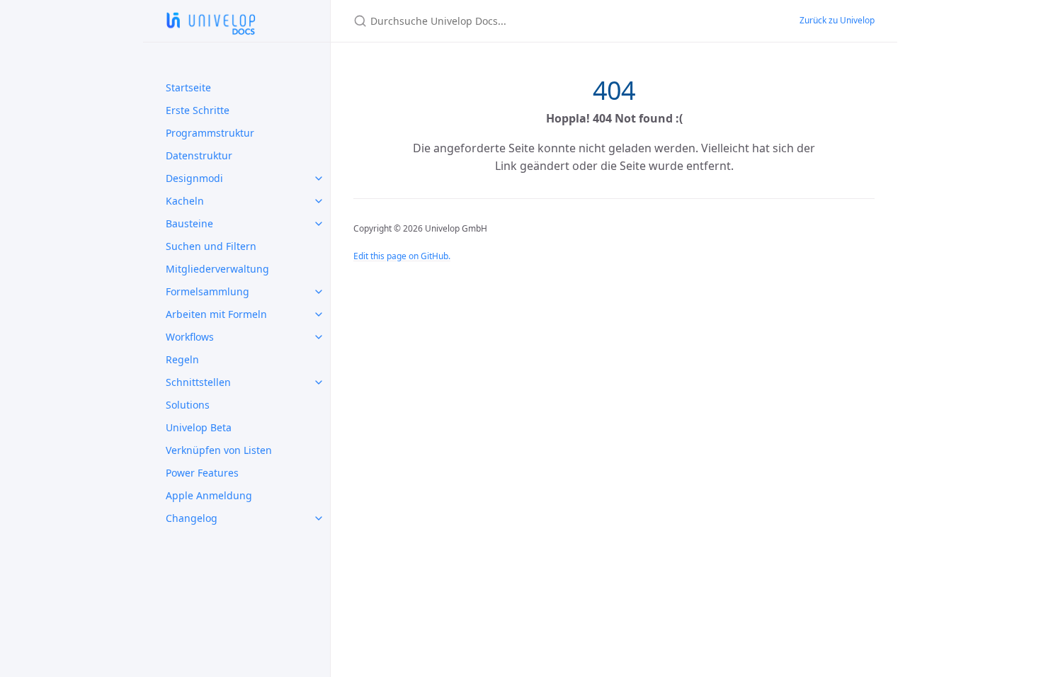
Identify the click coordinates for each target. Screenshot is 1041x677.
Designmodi (194, 178)
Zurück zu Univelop (837, 20)
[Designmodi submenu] (318, 178)
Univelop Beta (199, 427)
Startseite (188, 87)
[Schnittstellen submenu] (318, 382)
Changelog (191, 518)
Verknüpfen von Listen (219, 450)
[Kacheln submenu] (318, 201)
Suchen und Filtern (211, 246)
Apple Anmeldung (209, 495)
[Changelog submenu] (318, 518)
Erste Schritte (197, 110)
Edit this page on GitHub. (401, 256)
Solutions (188, 404)
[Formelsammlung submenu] (318, 291)
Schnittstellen (198, 382)
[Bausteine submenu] (318, 223)
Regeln (182, 359)
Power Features (202, 472)
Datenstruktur (199, 155)
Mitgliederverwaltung (217, 268)
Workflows (190, 336)
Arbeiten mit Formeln (216, 314)
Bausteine (189, 223)
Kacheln (185, 200)
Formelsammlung (207, 291)
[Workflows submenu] (318, 337)
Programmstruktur (210, 133)
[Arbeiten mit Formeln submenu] (318, 314)
